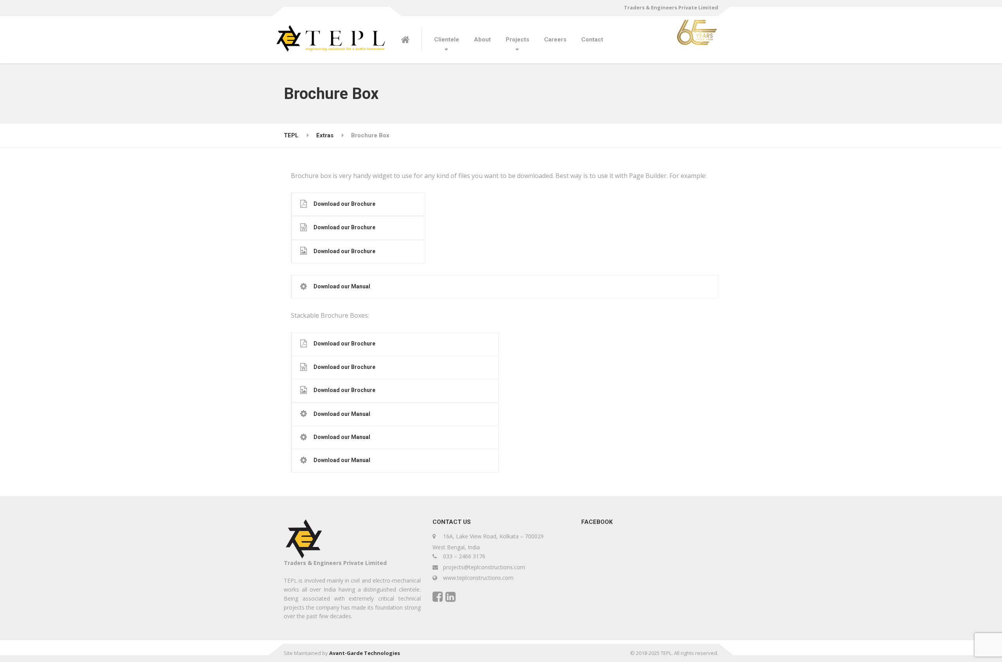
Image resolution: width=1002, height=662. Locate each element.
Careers (555, 39)
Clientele (446, 39)
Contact (592, 39)
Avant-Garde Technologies (364, 653)
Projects (517, 39)
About (482, 39)
